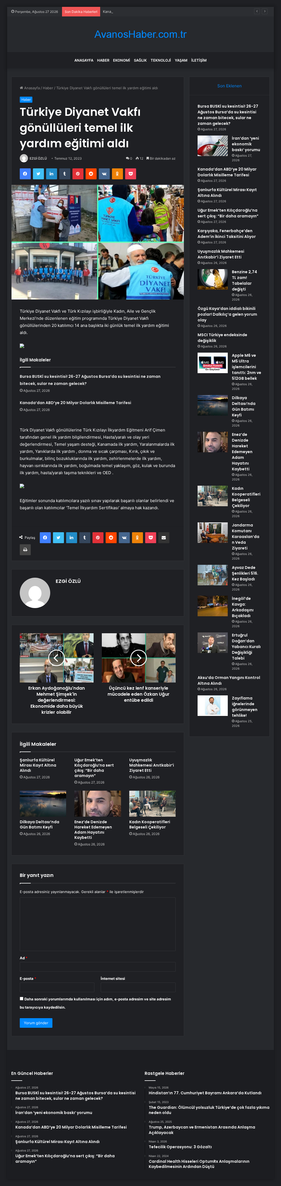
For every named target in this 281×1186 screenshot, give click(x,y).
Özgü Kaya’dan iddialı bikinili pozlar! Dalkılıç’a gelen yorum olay (227, 314)
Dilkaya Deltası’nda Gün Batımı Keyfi (39, 824)
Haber (103, 60)
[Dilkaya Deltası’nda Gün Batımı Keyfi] (43, 804)
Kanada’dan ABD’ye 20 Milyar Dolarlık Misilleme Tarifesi (149, 11)
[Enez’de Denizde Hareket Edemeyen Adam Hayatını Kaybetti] (97, 804)
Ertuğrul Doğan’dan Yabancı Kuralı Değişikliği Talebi (246, 646)
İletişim (199, 60)
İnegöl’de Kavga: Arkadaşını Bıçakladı (243, 607)
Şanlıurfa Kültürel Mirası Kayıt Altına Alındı (38, 765)
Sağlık (140, 60)
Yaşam (181, 60)
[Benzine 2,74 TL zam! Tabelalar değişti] (213, 279)
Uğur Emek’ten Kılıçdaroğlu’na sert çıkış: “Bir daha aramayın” (94, 767)
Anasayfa (83, 60)
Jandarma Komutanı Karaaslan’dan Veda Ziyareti (245, 536)
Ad (23, 958)
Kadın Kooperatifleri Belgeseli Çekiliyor (149, 824)
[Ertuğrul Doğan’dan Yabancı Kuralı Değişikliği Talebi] (213, 642)
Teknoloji (161, 60)
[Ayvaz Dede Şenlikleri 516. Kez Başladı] (213, 575)
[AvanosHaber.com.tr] (140, 34)
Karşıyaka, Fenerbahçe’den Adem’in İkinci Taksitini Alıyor (227, 233)
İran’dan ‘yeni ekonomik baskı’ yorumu (246, 144)
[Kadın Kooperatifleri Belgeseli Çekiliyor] (152, 804)
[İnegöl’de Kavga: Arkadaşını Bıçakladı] (213, 606)
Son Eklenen (229, 85)
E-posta (28, 978)
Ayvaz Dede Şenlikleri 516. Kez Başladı (245, 573)
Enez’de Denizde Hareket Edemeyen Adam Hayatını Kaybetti (93, 829)
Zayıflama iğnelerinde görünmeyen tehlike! (244, 706)
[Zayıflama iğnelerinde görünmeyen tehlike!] (213, 705)
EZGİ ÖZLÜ (38, 158)
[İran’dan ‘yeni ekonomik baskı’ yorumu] (213, 146)
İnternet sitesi (113, 978)
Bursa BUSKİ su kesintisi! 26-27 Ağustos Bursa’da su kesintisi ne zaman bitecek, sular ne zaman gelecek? (228, 114)
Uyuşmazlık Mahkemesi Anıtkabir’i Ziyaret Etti (151, 765)
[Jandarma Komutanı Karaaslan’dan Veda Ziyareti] (213, 532)
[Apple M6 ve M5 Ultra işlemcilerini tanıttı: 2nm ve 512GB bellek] (213, 363)
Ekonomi (121, 60)
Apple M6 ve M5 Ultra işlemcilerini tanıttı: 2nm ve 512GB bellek (246, 367)
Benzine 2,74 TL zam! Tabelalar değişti (244, 280)
